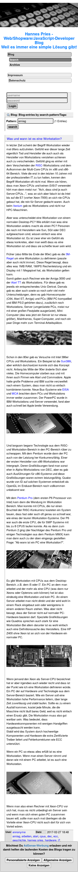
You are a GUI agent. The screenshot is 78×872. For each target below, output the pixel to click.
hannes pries (35, 840)
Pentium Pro (25, 498)
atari (35, 836)
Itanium (17, 206)
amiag (16, 836)
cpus (43, 836)
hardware (50, 840)
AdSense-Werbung (36, 845)
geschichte (19, 840)
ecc (55, 836)
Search (14, 59)
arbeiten (26, 836)
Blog (11, 54)
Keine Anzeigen (39, 865)
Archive (15, 65)
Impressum (15, 75)
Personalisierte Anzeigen (23, 860)
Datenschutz (17, 80)
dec (49, 836)
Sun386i (66, 361)
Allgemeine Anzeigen (58, 860)
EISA (65, 389)
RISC (39, 165)
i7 (59, 840)
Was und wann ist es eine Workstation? (34, 138)
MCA (15, 393)
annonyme (19, 832)
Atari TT (16, 282)
